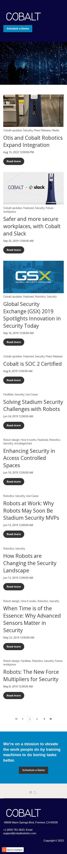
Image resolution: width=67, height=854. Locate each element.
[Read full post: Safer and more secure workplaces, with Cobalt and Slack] (33, 188)
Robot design (11, 439)
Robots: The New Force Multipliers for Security (31, 675)
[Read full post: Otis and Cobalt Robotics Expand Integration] (33, 110)
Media (55, 130)
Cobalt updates (12, 130)
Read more (14, 161)
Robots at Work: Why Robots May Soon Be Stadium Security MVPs (31, 510)
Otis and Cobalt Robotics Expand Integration (33, 141)
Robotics (40, 296)
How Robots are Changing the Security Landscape (29, 563)
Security (28, 130)
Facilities (8, 394)
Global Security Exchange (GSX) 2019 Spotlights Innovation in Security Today (32, 314)
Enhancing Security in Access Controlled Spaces (29, 458)
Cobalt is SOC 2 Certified (32, 363)
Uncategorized (23, 443)
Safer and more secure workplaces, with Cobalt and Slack (31, 226)
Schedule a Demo (18, 28)
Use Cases (31, 394)
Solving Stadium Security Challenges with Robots (33, 405)
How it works (28, 439)
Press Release (42, 130)
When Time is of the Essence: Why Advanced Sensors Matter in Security (32, 619)
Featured (28, 208)
